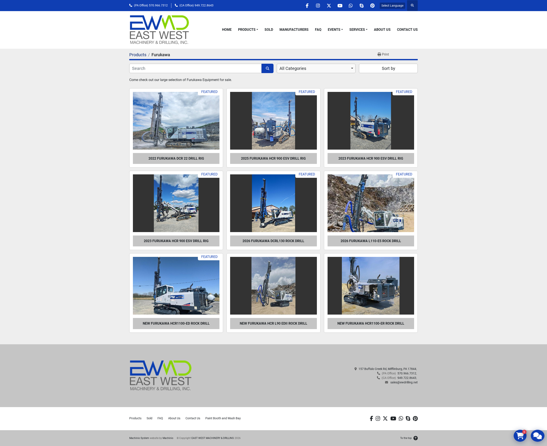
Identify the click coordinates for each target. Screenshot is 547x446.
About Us (382, 30)
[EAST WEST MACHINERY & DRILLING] (160, 375)
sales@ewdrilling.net (404, 382)
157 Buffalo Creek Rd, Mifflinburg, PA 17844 (387, 369)
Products (247, 30)
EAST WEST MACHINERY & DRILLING (212, 438)
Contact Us (407, 30)
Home (227, 30)
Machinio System (139, 438)
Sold (269, 30)
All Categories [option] (292, 68)
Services (357, 30)
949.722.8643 (204, 5)
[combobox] (316, 68)
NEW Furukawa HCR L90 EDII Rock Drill (273, 323)
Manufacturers (294, 30)
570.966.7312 (158, 5)
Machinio (168, 438)
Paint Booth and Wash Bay (223, 418)
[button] (248, 29)
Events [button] (334, 30)
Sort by (388, 68)
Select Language (392, 5)
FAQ (318, 30)
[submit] (268, 68)
